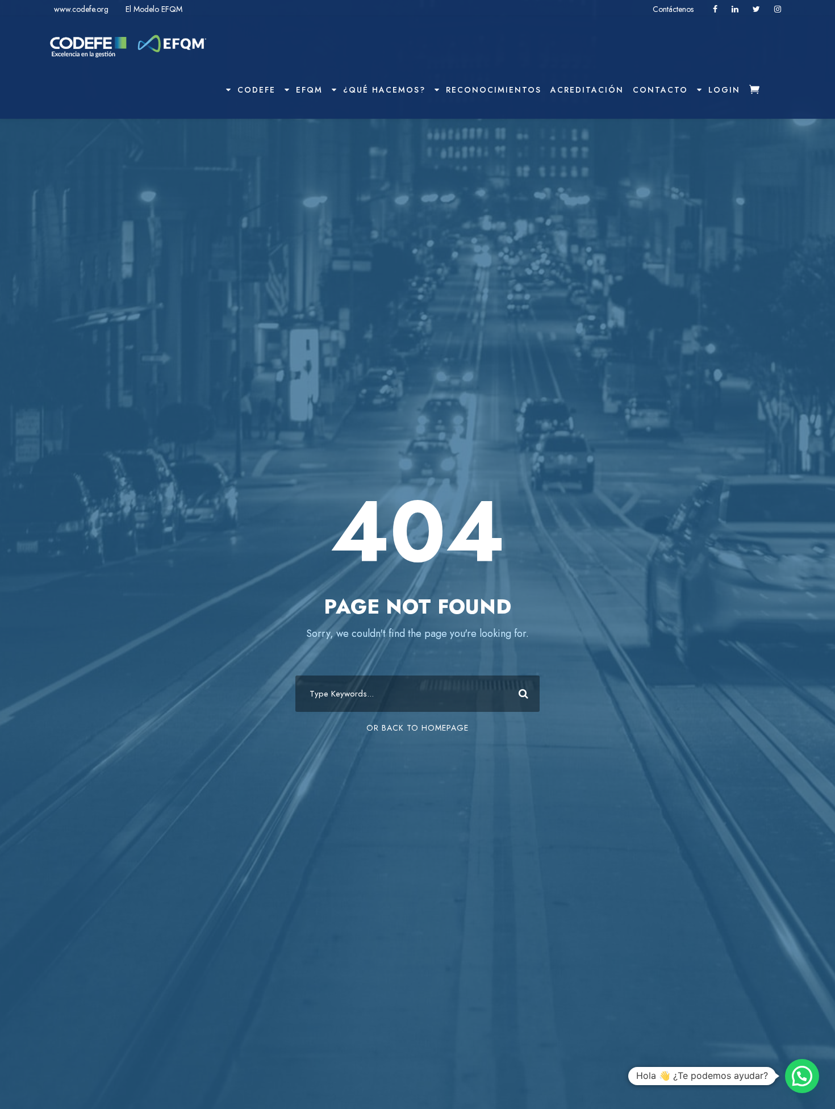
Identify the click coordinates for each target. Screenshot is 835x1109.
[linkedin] (735, 9)
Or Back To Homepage (417, 727)
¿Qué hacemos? (384, 89)
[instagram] (777, 9)
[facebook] (715, 9)
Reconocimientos (493, 89)
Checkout (762, 99)
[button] (802, 1076)
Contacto (660, 89)
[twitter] (756, 9)
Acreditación (587, 89)
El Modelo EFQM (154, 9)
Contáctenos (674, 9)
